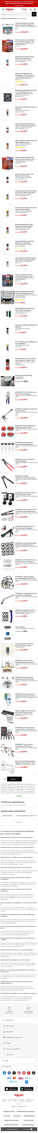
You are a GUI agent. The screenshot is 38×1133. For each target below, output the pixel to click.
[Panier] (34, 9)
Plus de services (22, 1100)
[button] (19, 3)
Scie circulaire (17, 1115)
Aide (6, 1061)
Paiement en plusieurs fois (14, 1037)
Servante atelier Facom (28, 1124)
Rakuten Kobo (5, 1100)
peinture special (7, 815)
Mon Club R (9, 1054)
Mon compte (10, 1026)
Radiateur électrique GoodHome (26, 1111)
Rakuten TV (11, 1100)
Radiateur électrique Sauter (11, 1120)
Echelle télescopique (29, 1115)
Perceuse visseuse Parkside (11, 1124)
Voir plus (19, 796)
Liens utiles (9, 1020)
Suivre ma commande (12, 1049)
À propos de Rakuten (30, 1100)
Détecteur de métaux (9, 1111)
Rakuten (8, 1066)
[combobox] (16, 14)
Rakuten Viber (16, 1100)
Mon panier (9, 1031)
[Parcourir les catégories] (3, 9)
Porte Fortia (7, 1115)
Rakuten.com (19, 1103)
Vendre (8, 1043)
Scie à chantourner (29, 1120)
